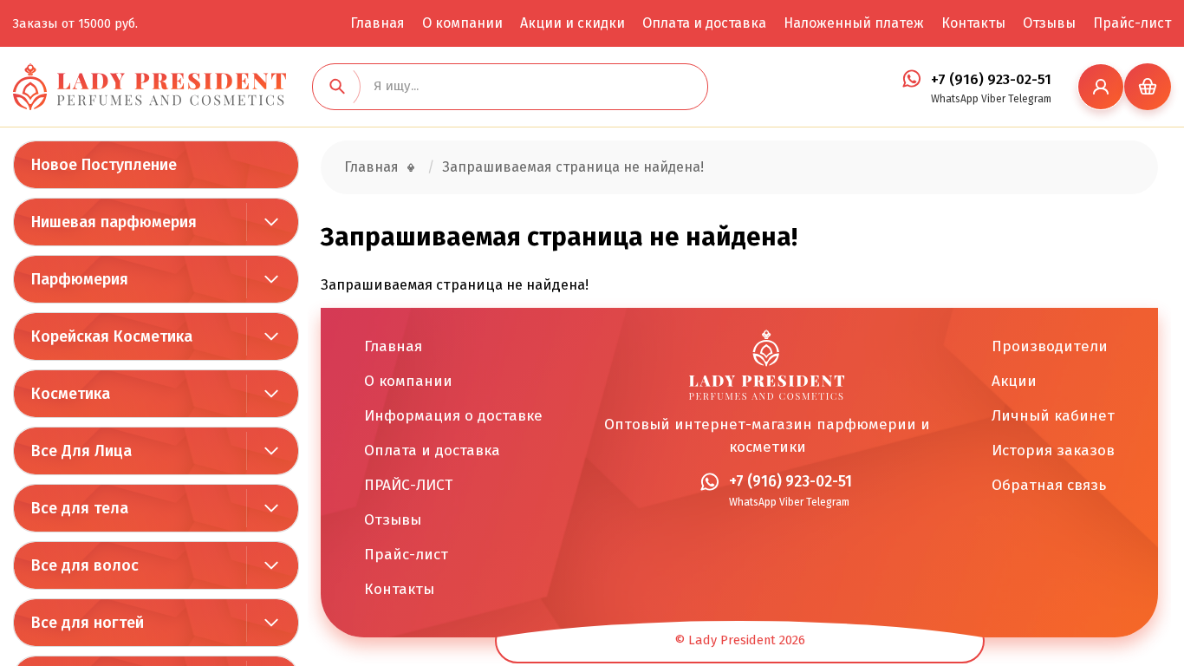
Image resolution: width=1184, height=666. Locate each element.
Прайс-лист (1132, 23)
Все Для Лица (81, 450)
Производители (1050, 346)
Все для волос (85, 565)
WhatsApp (955, 99)
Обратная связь (1049, 485)
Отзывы (1049, 23)
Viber (993, 99)
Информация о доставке (453, 416)
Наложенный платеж (854, 23)
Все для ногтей (87, 622)
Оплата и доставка (704, 23)
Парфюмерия (79, 279)
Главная (377, 23)
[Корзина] (1147, 86)
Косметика (70, 393)
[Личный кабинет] (1100, 86)
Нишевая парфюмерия (114, 222)
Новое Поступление (104, 164)
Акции (1014, 381)
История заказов (1053, 450)
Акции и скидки (572, 23)
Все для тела (79, 508)
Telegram (1029, 99)
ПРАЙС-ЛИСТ (408, 485)
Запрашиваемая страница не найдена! (573, 167)
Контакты (973, 23)
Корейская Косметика (111, 336)
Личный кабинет (1053, 416)
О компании (462, 23)
